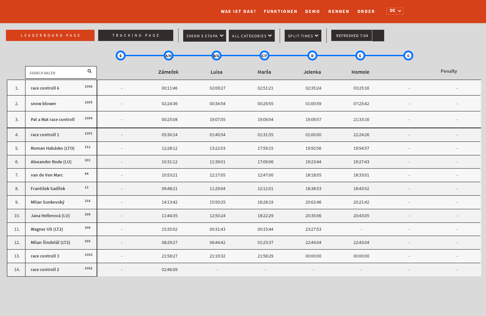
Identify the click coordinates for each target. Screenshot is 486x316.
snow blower (43, 103)
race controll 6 (45, 88)
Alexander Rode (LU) (51, 162)
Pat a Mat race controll (53, 119)
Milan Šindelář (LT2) (50, 242)
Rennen (338, 11)
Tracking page (136, 35)
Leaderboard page (51, 35)
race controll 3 (45, 256)
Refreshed (352, 35)
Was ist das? (238, 11)
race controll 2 (45, 269)
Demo (312, 11)
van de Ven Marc (47, 175)
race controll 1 (45, 135)
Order (366, 11)
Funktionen (280, 11)
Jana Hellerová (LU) (50, 216)
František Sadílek (48, 188)
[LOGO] (112, 8)
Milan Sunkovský (47, 202)
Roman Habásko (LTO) (53, 148)
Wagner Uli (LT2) (47, 229)
